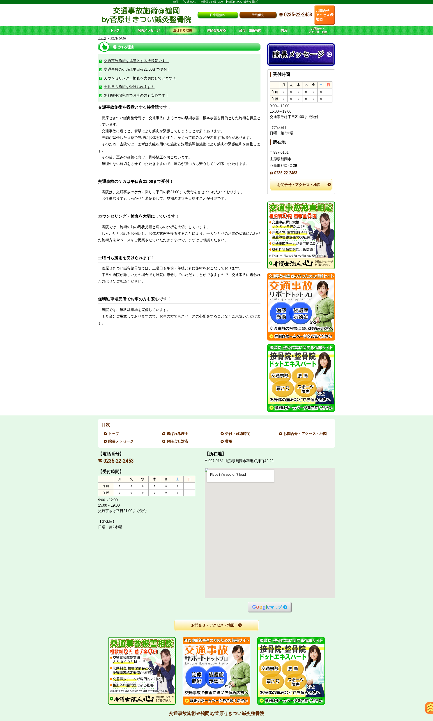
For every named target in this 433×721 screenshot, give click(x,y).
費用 (229, 441)
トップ (115, 30)
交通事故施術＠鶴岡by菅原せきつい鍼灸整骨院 (216, 713)
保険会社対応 (177, 441)
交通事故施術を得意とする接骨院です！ (136, 61)
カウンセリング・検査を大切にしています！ (140, 78)
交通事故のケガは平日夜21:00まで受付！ (137, 69)
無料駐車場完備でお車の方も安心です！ (136, 95)
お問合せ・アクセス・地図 (298, 185)
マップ (267, 607)
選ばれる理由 (177, 434)
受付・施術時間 (238, 434)
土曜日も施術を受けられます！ (129, 87)
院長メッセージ (121, 441)
